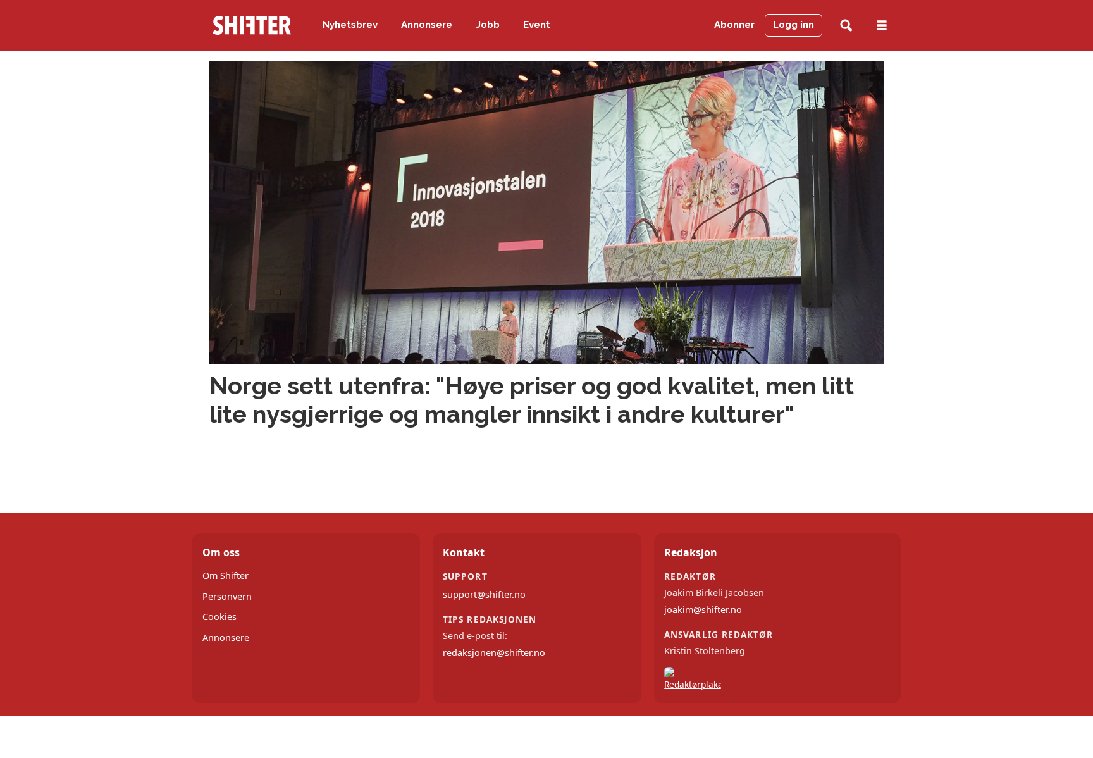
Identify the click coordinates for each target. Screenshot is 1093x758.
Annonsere (426, 24)
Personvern (227, 596)
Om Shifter (225, 575)
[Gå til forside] (252, 25)
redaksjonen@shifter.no (494, 653)
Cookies (219, 617)
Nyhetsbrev (350, 24)
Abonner (734, 24)
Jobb (488, 24)
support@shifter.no (484, 594)
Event (536, 24)
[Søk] (846, 25)
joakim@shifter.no (703, 610)
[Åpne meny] (882, 25)
